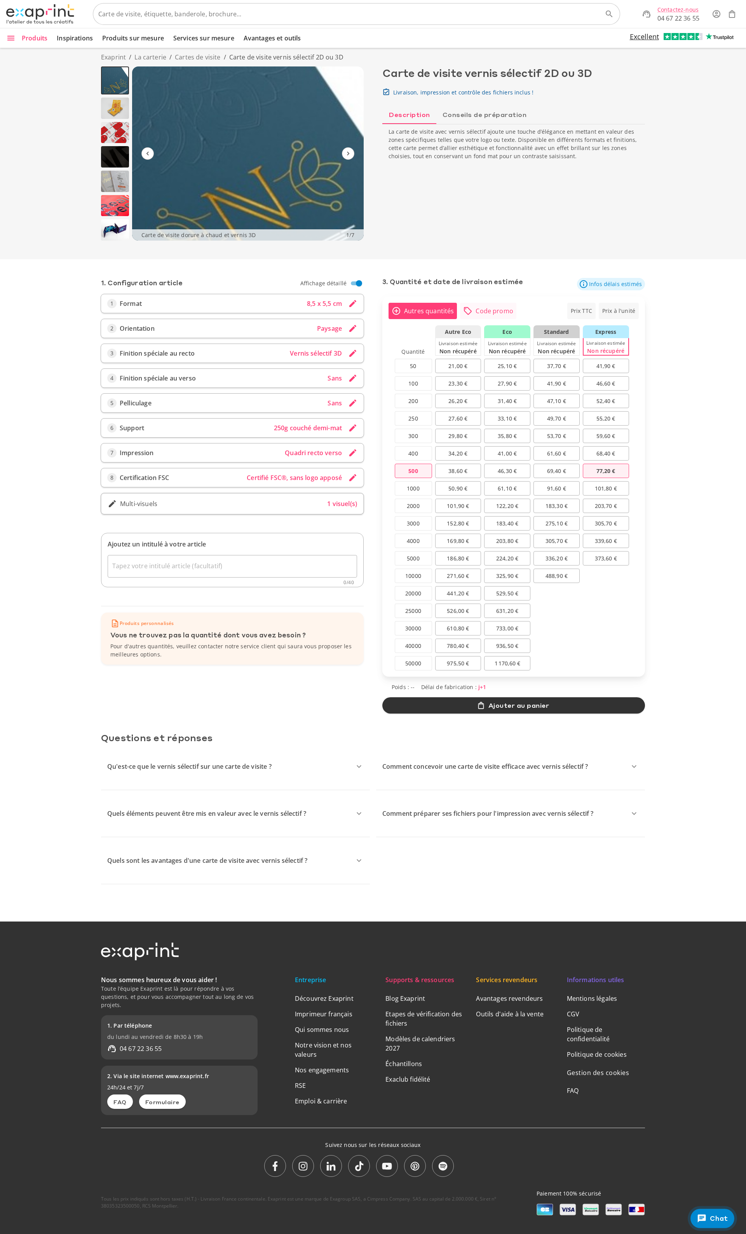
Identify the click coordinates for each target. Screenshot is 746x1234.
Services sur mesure (203, 38)
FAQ (120, 1101)
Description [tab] (409, 114)
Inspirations (75, 38)
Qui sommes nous (322, 1029)
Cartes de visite (197, 57)
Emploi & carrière (321, 1101)
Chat (718, 1218)
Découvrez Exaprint (324, 998)
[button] (611, 284)
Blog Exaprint (405, 998)
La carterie (150, 57)
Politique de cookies (597, 1054)
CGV (573, 1014)
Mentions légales (592, 998)
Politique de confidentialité (588, 1034)
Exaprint (113, 57)
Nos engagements (322, 1070)
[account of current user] (716, 14)
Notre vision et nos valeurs (323, 1050)
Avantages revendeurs (509, 998)
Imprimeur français (323, 1014)
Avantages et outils (272, 38)
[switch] (359, 283)
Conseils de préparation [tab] (485, 114)
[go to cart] (732, 14)
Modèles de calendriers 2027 (420, 1043)
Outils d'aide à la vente (510, 1014)
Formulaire (162, 1101)
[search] (609, 14)
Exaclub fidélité (407, 1079)
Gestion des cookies (598, 1072)
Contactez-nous (678, 9)
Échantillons (403, 1063)
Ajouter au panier (518, 705)
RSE (300, 1085)
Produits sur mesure (133, 38)
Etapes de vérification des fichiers (423, 1019)
